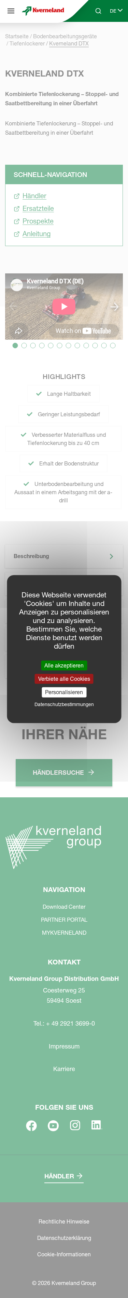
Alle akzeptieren (64, 665)
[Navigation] (11, 11)
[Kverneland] (43, 11)
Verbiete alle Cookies (64, 678)
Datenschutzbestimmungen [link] (64, 704)
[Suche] (93, 37)
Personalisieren (64, 692)
